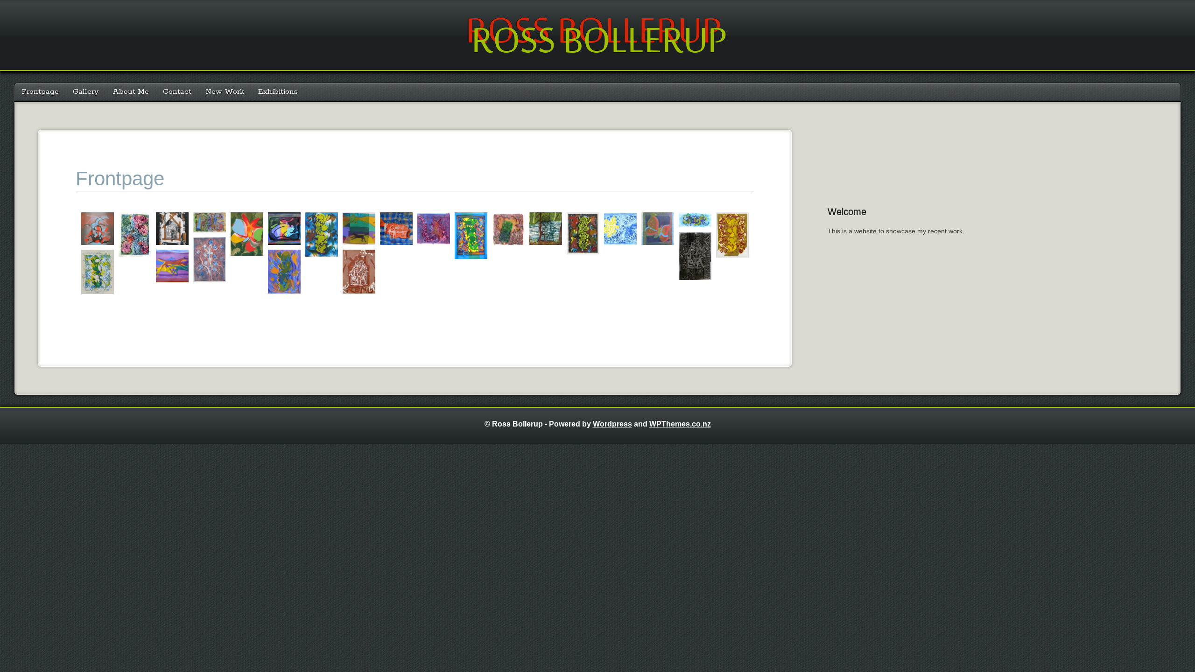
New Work (224, 92)
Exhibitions (278, 92)
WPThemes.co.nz (680, 424)
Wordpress (612, 424)
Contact (177, 92)
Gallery (85, 92)
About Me (130, 92)
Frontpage (40, 92)
